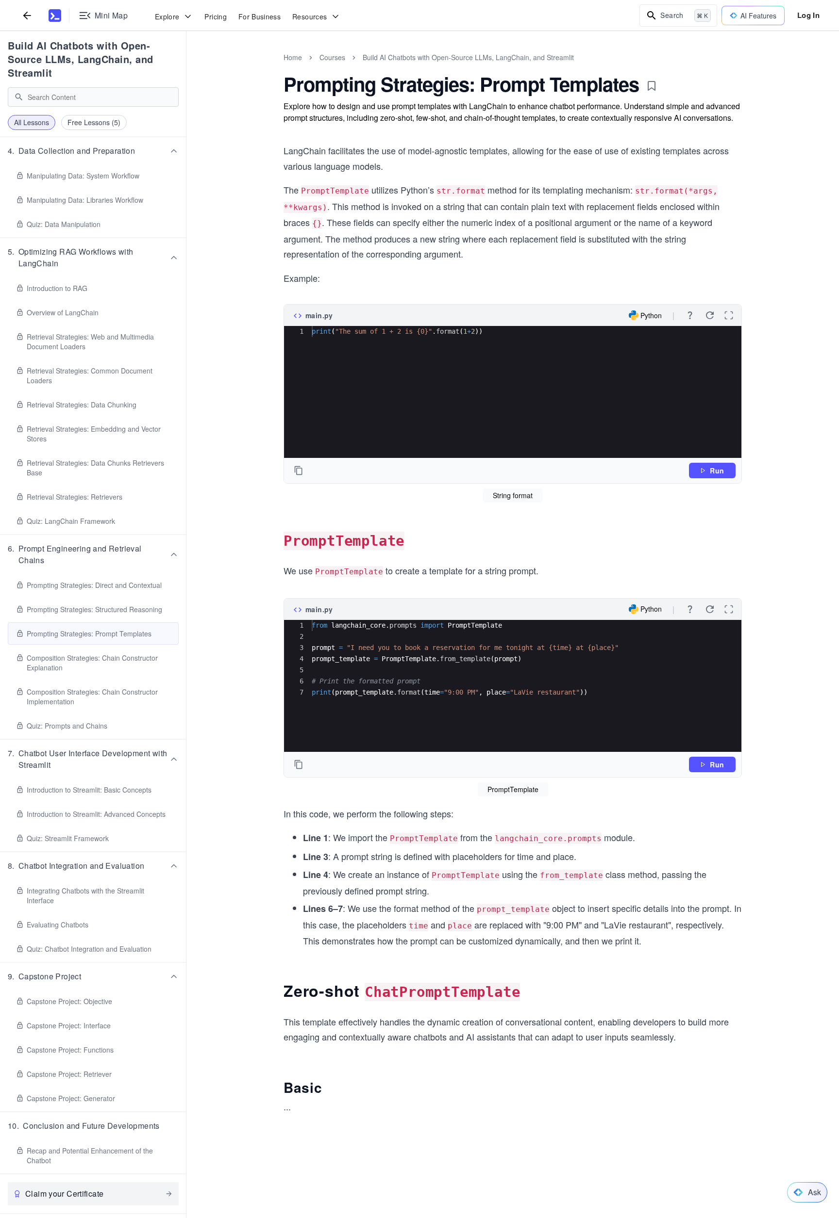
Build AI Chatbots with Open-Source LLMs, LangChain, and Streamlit (80, 59)
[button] (93, 150)
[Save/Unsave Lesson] (651, 86)
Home (293, 57)
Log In (808, 15)
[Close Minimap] (186, 68)
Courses (332, 57)
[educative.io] (55, 15)
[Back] (27, 15)
